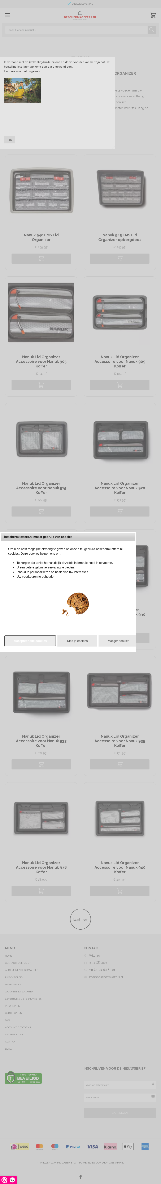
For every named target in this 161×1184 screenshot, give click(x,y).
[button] (30, 641)
